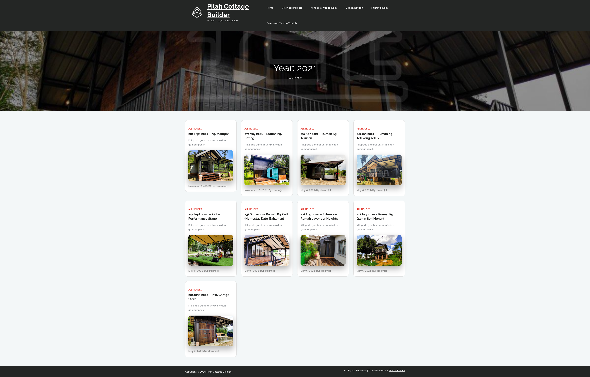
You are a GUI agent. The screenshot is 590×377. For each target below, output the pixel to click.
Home (269, 7)
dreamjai (222, 185)
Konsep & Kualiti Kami (324, 7)
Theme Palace (397, 370)
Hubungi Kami (380, 7)
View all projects (292, 7)
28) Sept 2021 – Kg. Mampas (208, 134)
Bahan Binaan (354, 7)
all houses (195, 128)
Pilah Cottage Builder (218, 371)
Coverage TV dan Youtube (282, 23)
